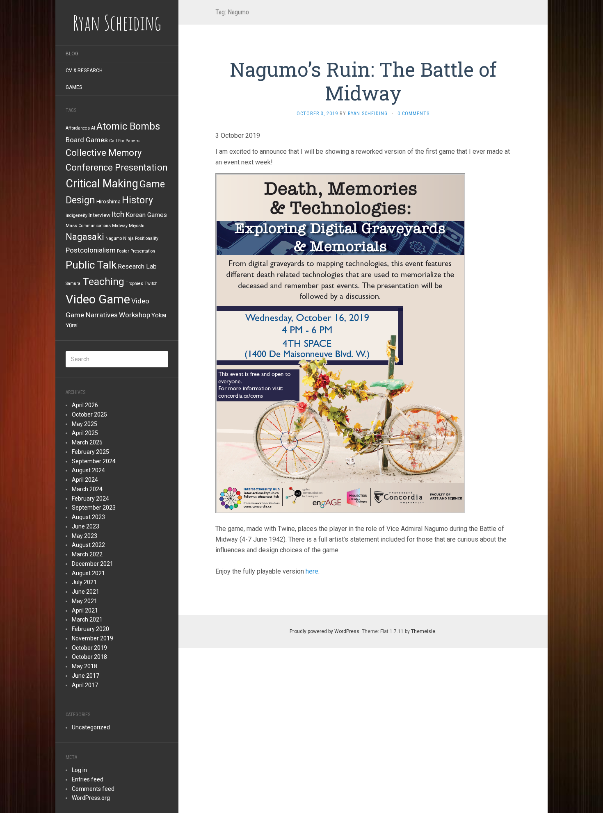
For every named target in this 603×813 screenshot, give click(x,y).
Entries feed (87, 779)
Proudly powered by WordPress (324, 631)
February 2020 (90, 629)
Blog (72, 54)
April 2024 (85, 479)
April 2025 (85, 433)
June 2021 (85, 591)
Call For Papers (124, 140)
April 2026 (85, 405)
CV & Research (84, 70)
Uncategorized (91, 727)
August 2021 (88, 573)
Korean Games (146, 215)
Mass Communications (88, 225)
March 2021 (87, 619)
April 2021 (85, 610)
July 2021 (84, 582)
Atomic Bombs (128, 126)
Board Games (87, 140)
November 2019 (92, 638)
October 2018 (89, 657)
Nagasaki (85, 236)
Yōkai (158, 315)
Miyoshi (136, 225)
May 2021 (84, 601)
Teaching (103, 281)
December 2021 (92, 563)
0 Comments (413, 113)
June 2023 (85, 526)
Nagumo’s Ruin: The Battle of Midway (363, 81)
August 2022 (88, 545)
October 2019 (89, 647)
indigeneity (76, 215)
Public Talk (91, 265)
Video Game (98, 299)
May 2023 (84, 536)
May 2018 (84, 666)
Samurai (74, 283)
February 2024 (90, 498)
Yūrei (72, 325)
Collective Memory (104, 153)
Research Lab (137, 266)
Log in (79, 770)
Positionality (146, 238)
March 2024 (87, 489)
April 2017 (85, 685)
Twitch (151, 283)
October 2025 (89, 414)
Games (74, 87)
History (137, 200)
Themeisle (423, 631)
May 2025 (84, 424)
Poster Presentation (136, 251)
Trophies (134, 283)
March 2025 (87, 442)
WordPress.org (91, 798)
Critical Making (102, 183)
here (312, 571)
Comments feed (93, 789)
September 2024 (94, 461)
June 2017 (85, 675)
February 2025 (90, 452)
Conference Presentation (116, 167)
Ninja (128, 238)
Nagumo (113, 238)
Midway (120, 225)
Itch (118, 214)
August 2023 (88, 517)
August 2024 (88, 470)
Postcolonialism (91, 250)
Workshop (134, 315)
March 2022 (87, 554)
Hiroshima (108, 201)
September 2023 (94, 507)
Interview (99, 215)
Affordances (78, 128)
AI (93, 128)
